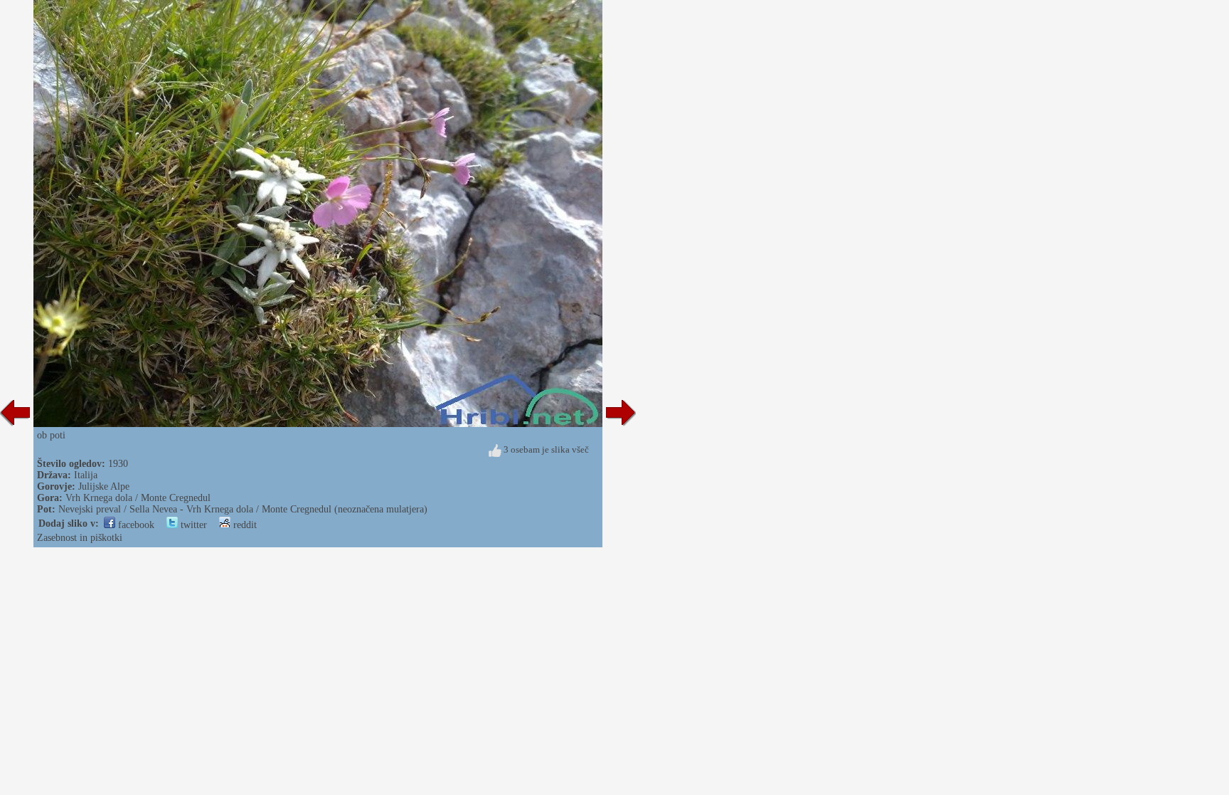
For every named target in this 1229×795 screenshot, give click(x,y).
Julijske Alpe (103, 486)
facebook (134, 525)
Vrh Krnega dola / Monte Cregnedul (138, 498)
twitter (192, 525)
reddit (243, 525)
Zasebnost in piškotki (79, 537)
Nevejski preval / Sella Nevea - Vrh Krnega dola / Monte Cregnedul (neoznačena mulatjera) (242, 509)
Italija (85, 475)
